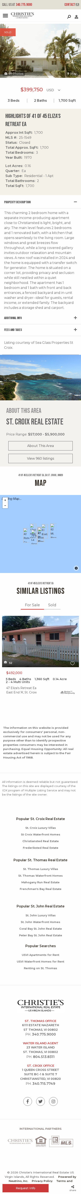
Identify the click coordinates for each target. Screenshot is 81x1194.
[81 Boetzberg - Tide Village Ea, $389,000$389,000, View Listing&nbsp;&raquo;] (44, 531)
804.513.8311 (44, 1057)
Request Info (25, 1188)
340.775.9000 (17, 4)
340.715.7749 (43, 1084)
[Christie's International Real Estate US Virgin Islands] (18, 17)
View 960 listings (40, 458)
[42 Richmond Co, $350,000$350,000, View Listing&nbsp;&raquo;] (26, 535)
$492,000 (14, 673)
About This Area (40, 446)
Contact (70, 4)
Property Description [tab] (17, 202)
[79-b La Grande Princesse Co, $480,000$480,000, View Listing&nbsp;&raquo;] (34, 537)
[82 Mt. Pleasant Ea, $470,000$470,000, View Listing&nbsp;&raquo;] (53, 530)
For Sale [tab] (32, 605)
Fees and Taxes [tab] (13, 330)
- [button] (5, 505)
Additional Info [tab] (13, 318)
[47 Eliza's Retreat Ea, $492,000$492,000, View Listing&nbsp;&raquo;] (41, 534)
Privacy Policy (42, 1181)
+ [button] (5, 500)
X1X (5, 618)
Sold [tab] (52, 605)
